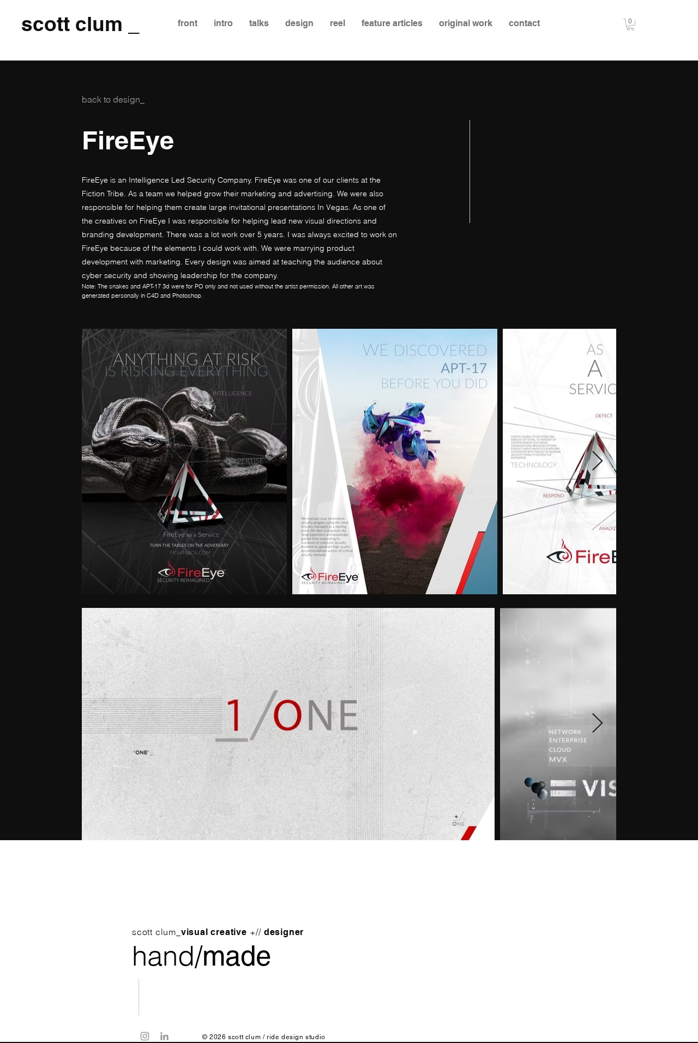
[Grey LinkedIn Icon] (164, 1036)
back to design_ (113, 99)
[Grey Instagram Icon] (145, 1036)
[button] (630, 25)
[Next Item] (597, 461)
